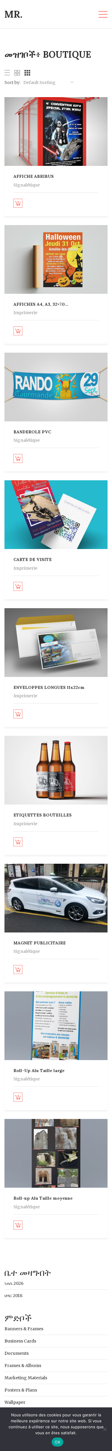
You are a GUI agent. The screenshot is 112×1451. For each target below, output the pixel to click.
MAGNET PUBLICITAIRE (39, 943)
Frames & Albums (22, 1365)
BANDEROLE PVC (32, 432)
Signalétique (26, 185)
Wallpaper (14, 1402)
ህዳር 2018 (13, 1295)
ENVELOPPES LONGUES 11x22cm (49, 687)
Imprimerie (25, 312)
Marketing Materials (25, 1377)
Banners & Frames (23, 1328)
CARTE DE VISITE (32, 559)
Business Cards (20, 1341)
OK (57, 1442)
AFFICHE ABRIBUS (33, 176)
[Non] (105, 1429)
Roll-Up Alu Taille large (39, 1070)
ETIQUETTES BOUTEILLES (42, 815)
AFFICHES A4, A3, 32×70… (40, 304)
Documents (16, 1353)
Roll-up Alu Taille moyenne (43, 1198)
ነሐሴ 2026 (14, 1283)
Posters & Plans (20, 1390)
